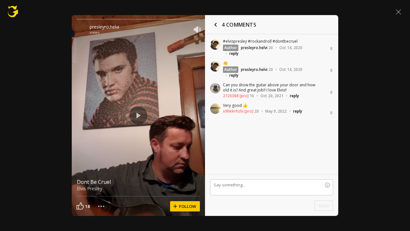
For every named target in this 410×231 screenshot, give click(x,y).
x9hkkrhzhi (233, 111)
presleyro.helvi (104, 27)
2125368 (231, 95)
